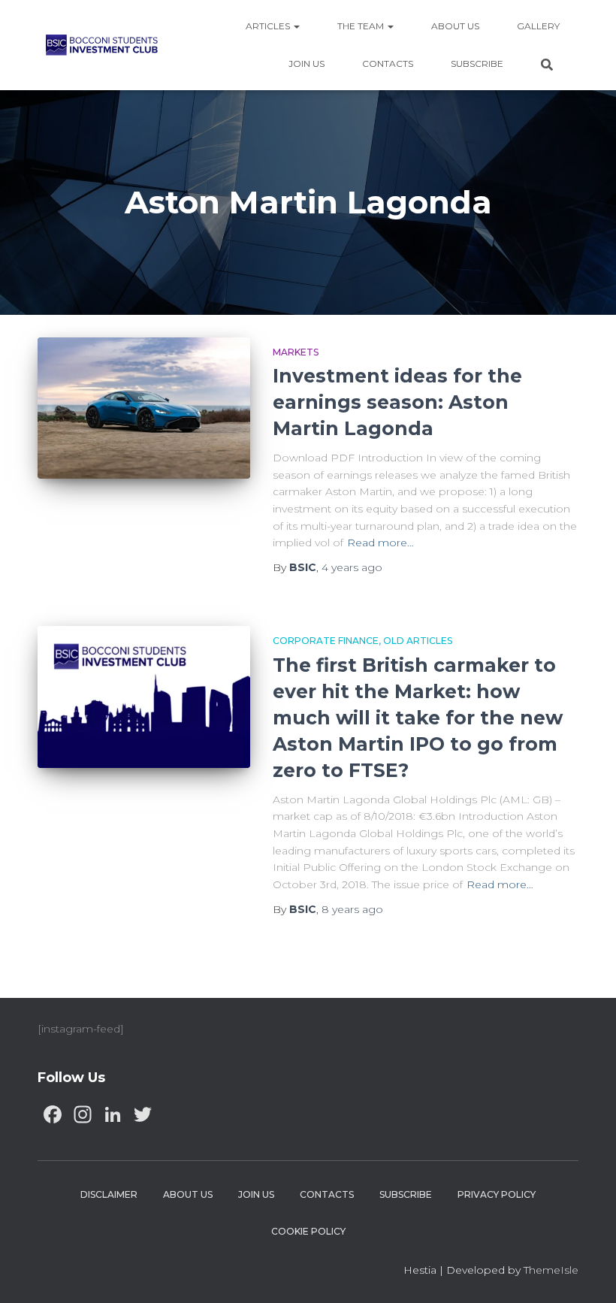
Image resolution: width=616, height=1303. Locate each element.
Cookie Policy (308, 1231)
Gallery (538, 26)
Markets (296, 352)
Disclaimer (108, 1194)
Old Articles (417, 640)
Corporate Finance (326, 640)
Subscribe (477, 63)
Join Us (306, 63)
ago (352, 567)
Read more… (380, 542)
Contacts (387, 63)
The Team (361, 26)
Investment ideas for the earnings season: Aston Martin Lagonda (397, 402)
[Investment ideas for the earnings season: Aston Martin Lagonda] (144, 408)
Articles (269, 26)
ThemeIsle (551, 1270)
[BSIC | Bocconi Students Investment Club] (101, 45)
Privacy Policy (496, 1194)
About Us (455, 26)
